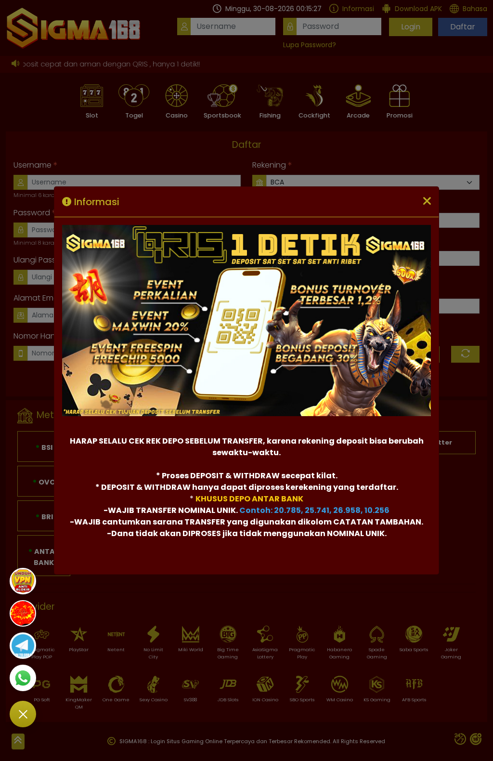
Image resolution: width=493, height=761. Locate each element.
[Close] (427, 202)
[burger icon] (23, 714)
